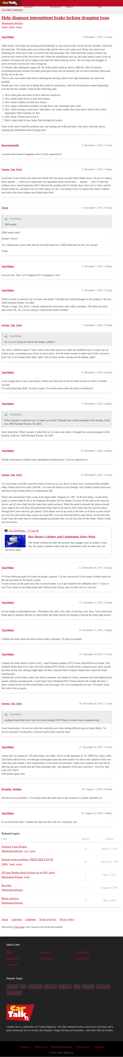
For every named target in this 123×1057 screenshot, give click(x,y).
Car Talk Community (12, 9)
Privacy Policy (67, 919)
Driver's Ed (50, 986)
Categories (16, 919)
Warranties (12, 986)
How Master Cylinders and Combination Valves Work (61, 536)
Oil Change (88, 986)
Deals (41, 3)
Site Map (99, 1046)
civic (26, 851)
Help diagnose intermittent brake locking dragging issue (55, 17)
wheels (12, 27)
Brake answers (10, 898)
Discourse (20, 927)
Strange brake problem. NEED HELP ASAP (27, 859)
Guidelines (30, 919)
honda (32, 851)
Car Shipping (35, 986)
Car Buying (65, 986)
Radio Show (12, 958)
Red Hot (6, 885)
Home (5, 919)
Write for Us (41, 1046)
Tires (23, 986)
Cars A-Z (100, 4)
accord (19, 864)
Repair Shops (70, 4)
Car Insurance (14, 993)
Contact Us (25, 1046)
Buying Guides (28, 4)
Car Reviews (55, 4)
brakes (4, 27)
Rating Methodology (61, 1046)
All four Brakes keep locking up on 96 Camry (28, 872)
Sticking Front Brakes (14, 846)
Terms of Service (47, 919)
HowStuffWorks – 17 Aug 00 (24, 530)
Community (86, 3)
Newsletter (46, 958)
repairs (19, 27)
